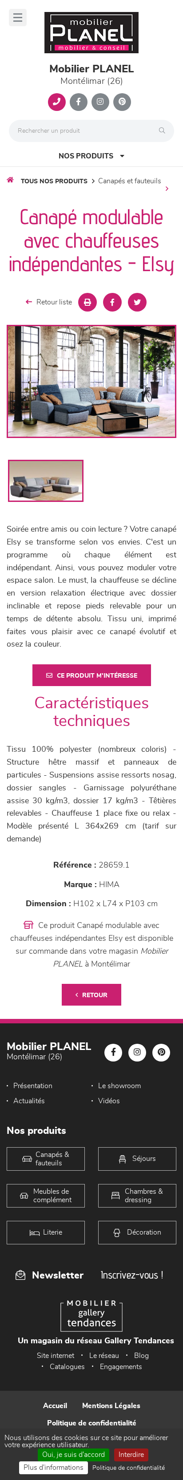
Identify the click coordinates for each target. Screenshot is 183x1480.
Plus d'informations (54, 1467)
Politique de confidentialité (91, 1423)
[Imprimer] (87, 302)
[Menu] (18, 17)
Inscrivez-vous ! (132, 1274)
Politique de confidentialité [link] (128, 1468)
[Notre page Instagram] (100, 102)
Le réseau (104, 1355)
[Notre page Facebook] (79, 102)
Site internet (55, 1355)
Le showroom (119, 1085)
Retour (94, 995)
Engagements (121, 1366)
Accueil (55, 1405)
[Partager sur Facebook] (112, 302)
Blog (141, 1355)
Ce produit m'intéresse (97, 676)
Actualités (29, 1101)
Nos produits (86, 156)
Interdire (131, 1454)
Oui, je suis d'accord (73, 1454)
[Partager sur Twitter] (137, 302)
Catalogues (67, 1366)
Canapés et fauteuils (129, 181)
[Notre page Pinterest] (122, 102)
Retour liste (54, 302)
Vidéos (109, 1101)
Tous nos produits (54, 181)
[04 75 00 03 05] (57, 102)
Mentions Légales (111, 1405)
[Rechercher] (164, 131)
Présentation (32, 1085)
